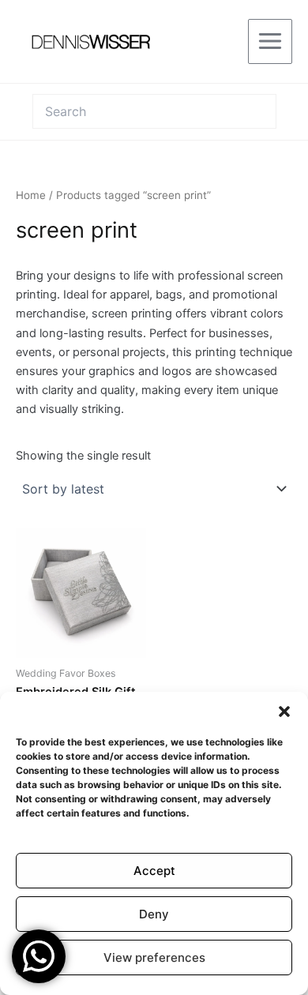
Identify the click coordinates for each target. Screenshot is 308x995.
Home (31, 195)
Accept (154, 870)
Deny (154, 914)
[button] (284, 711)
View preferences (154, 957)
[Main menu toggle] (270, 41)
